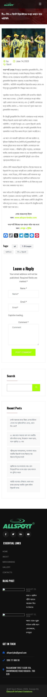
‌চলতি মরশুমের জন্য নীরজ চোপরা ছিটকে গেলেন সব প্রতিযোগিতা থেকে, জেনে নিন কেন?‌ (23, 423)
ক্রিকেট (8, 64)
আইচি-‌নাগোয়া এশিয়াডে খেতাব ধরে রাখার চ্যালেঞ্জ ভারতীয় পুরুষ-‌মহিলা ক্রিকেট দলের (21, 484)
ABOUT (6, 557)
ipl (15, 246)
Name (23, 288)
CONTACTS (7, 572)
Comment (23, 322)
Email (23, 302)
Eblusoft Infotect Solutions (19, 691)
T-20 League (26, 246)
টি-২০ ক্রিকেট (21, 251)
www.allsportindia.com (26, 217)
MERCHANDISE (9, 562)
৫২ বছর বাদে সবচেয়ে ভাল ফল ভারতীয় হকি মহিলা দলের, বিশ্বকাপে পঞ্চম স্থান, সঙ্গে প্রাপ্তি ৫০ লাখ (23, 438)
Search (11, 376)
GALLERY (6, 567)
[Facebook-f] (6, 534)
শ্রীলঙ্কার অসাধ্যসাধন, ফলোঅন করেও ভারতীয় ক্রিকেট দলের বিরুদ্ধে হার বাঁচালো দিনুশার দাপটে (23, 453)
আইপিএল (8, 251)
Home (5, 551)
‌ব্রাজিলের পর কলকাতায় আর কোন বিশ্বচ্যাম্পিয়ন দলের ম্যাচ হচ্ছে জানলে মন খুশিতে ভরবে (23, 469)
